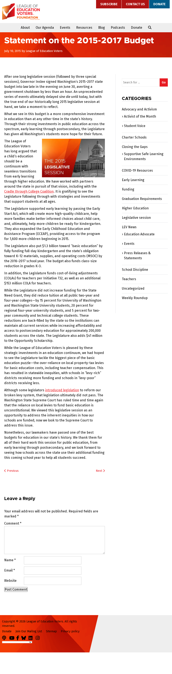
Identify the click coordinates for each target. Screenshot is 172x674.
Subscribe (108, 4)
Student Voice (134, 126)
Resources (84, 28)
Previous (12, 471)
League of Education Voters (21, 11)
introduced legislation (62, 390)
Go (164, 82)
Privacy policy (70, 631)
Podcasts (118, 28)
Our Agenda (45, 28)
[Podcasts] (5, 637)
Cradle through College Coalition (29, 191)
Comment (12, 523)
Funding (128, 189)
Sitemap (51, 631)
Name (10, 560)
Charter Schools (134, 137)
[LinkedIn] (32, 637)
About (25, 28)
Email (9, 570)
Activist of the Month (140, 116)
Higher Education (135, 208)
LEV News (129, 227)
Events (65, 28)
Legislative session (136, 218)
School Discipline (135, 270)
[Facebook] (18, 637)
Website (10, 581)
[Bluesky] (24, 637)
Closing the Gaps (135, 147)
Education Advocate (139, 234)
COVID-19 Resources (137, 170)
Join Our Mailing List (29, 631)
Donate (159, 4)
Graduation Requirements (142, 199)
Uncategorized (133, 288)
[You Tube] (12, 637)
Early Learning (133, 180)
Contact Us (135, 4)
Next (99, 471)
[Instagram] (39, 637)
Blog (101, 28)
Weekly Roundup (135, 298)
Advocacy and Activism (139, 109)
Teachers (129, 279)
